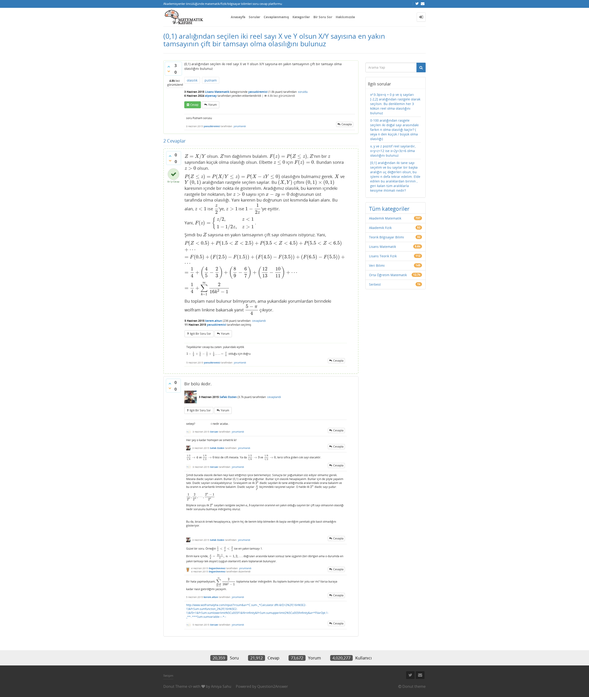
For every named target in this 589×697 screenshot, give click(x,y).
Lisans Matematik (217, 92)
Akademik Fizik (380, 228)
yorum (212, 105)
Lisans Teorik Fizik (383, 256)
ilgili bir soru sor (200, 334)
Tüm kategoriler (389, 208)
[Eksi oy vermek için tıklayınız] (168, 71)
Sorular (254, 17)
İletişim (168, 676)
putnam (211, 80)
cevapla (346, 124)
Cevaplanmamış (276, 17)
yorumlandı (240, 126)
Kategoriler (301, 17)
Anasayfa (238, 17)
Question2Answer (272, 686)
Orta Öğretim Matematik (388, 275)
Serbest (375, 284)
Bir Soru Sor (322, 17)
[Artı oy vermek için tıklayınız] (168, 66)
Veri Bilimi (377, 265)
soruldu (303, 92)
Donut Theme (175, 686)
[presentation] (195, 156)
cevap (194, 105)
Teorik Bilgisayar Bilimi (386, 237)
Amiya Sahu (221, 686)
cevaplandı (259, 321)
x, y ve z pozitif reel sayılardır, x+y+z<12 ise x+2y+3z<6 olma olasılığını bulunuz (393, 151)
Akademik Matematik (385, 218)
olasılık (192, 80)
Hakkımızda (345, 17)
